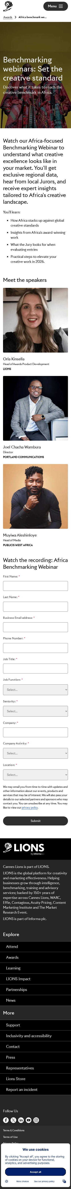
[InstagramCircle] (36, 1120)
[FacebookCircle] (6, 1120)
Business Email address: (18, 617)
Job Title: (9, 659)
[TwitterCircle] (14, 1120)
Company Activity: (15, 743)
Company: (9, 722)
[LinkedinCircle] (21, 1120)
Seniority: (9, 701)
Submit (36, 821)
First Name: (10, 576)
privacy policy (30, 807)
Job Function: (12, 679)
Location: (9, 764)
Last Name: (10, 597)
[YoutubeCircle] (29, 1120)
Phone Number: (13, 638)
